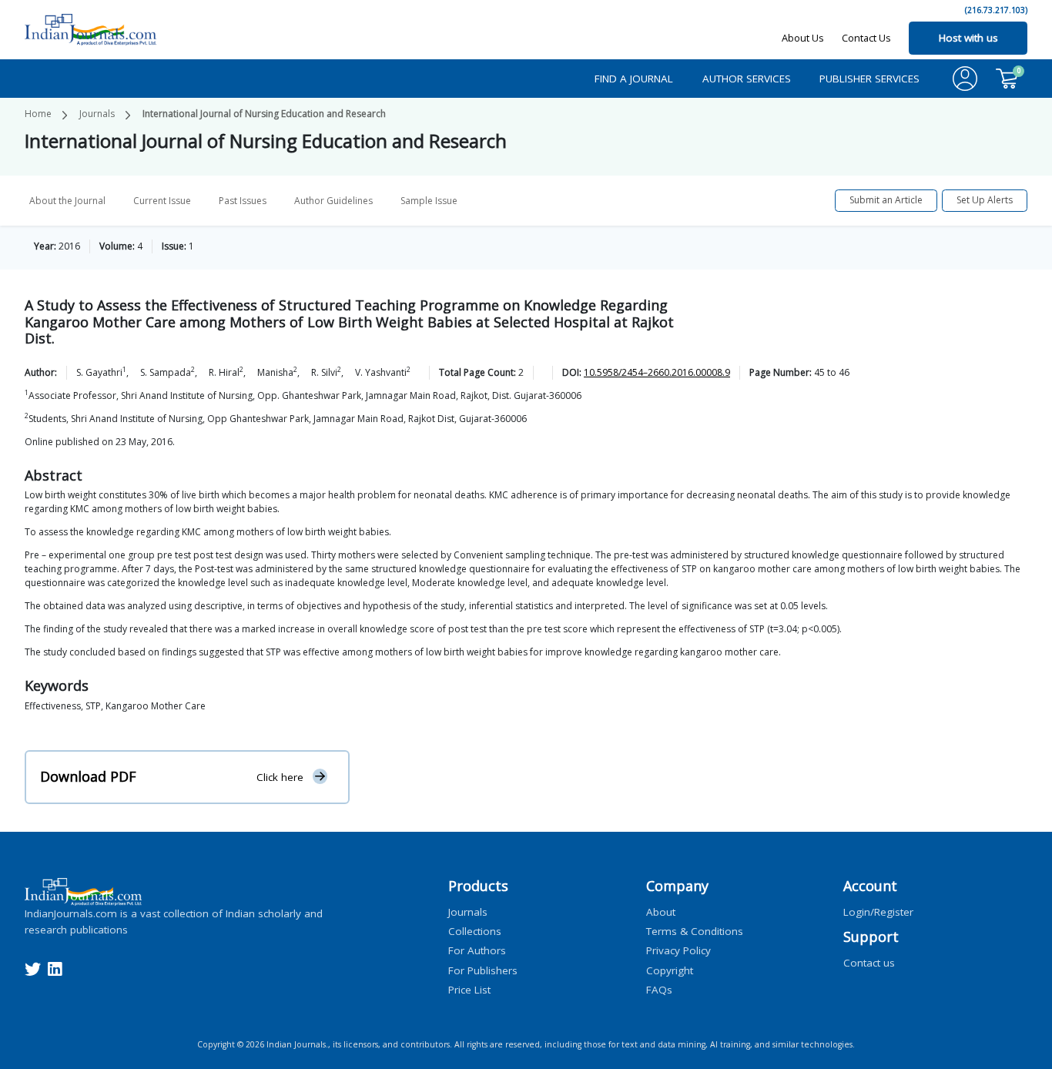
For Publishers (483, 970)
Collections (474, 931)
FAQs (659, 989)
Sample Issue (428, 200)
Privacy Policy (678, 950)
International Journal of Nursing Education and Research (264, 113)
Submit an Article (886, 199)
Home (38, 113)
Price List (469, 989)
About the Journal (67, 200)
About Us (803, 38)
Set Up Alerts (985, 199)
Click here (279, 777)
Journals (97, 113)
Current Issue (162, 200)
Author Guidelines (333, 200)
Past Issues (242, 200)
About (660, 911)
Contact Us (866, 38)
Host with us (968, 38)
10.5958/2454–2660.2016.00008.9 (657, 372)
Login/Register (878, 911)
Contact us (869, 962)
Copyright (669, 970)
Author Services (746, 78)
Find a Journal (634, 78)
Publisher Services (869, 78)
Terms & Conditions (694, 931)
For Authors (477, 950)
